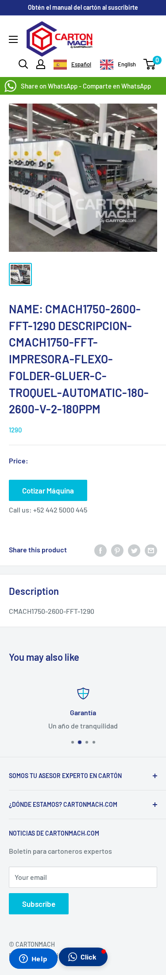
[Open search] (23, 64)
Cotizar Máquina (48, 490)
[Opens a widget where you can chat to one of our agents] (33, 959)
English (127, 64)
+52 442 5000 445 (60, 509)
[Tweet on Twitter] (134, 550)
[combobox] (72, 64)
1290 (15, 430)
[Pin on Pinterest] (117, 550)
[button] (83, 957)
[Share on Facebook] (100, 550)
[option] (118, 64)
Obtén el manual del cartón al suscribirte (83, 7)
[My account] (40, 64)
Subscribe (38, 903)
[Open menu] (13, 39)
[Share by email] (151, 550)
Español (81, 64)
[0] (149, 64)
